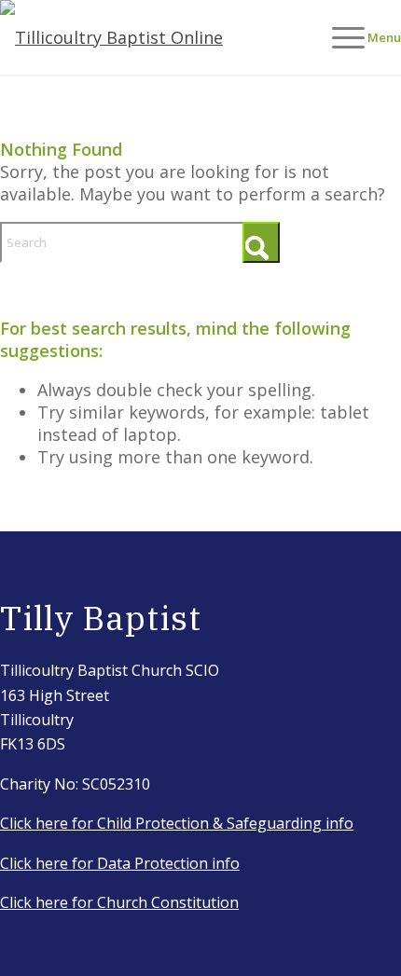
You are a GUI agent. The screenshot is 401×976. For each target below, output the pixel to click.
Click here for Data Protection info (120, 863)
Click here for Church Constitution (119, 902)
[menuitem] (357, 37)
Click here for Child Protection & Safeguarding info (176, 823)
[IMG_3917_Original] (160, 37)
